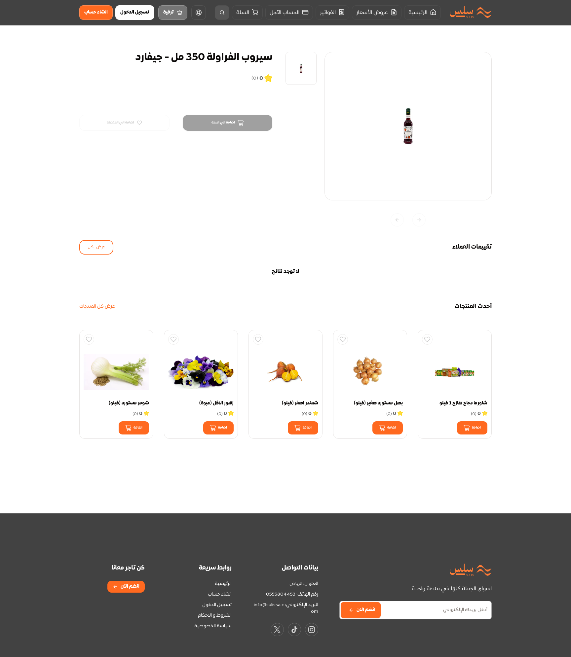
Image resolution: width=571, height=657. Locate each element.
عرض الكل (96, 247)
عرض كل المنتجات (97, 306)
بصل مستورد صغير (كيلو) (378, 403)
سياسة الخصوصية (213, 626)
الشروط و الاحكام (215, 615)
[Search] (222, 12)
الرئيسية (223, 584)
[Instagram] (311, 629)
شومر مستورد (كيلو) (129, 403)
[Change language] (198, 12)
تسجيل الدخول (134, 12)
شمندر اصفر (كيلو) (300, 403)
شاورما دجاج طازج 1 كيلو (463, 403)
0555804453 (280, 594)
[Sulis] (470, 12)
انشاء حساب (96, 12)
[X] (277, 629)
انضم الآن (130, 586)
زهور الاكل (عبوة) (216, 403)
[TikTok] (294, 629)
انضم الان (366, 610)
